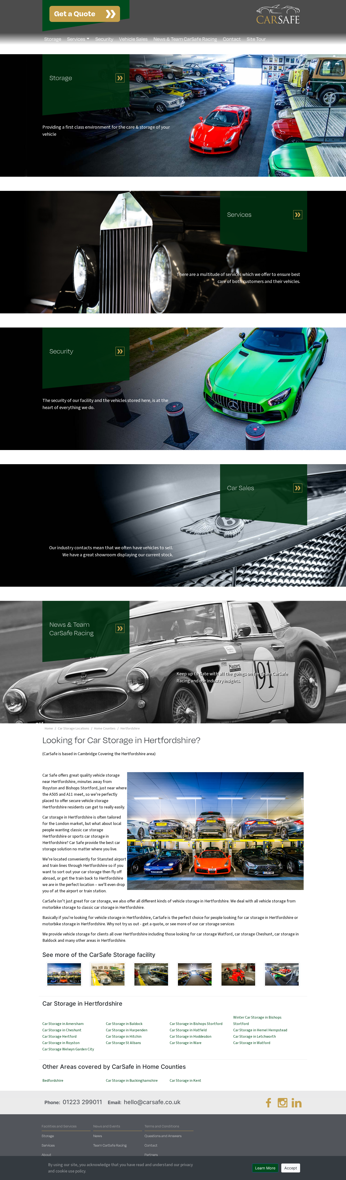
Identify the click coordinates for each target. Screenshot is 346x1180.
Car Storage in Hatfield (188, 1030)
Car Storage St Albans (123, 1042)
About (46, 1154)
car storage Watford (215, 934)
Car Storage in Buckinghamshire (132, 1080)
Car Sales (240, 487)
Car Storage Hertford (59, 1036)
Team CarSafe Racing (110, 1145)
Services (76, 38)
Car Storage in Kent (185, 1080)
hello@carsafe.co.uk (152, 1102)
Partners (151, 1154)
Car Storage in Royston (61, 1042)
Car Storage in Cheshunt (61, 1030)
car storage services (216, 924)
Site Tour (256, 38)
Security (104, 38)
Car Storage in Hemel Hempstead (260, 1030)
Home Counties (105, 728)
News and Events (106, 1126)
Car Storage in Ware (185, 1042)
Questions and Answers (163, 1135)
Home (49, 728)
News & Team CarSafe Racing (185, 38)
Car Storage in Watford (251, 1042)
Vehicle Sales (133, 38)
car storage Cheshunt (253, 934)
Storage (52, 38)
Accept (290, 1168)
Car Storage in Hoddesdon (190, 1036)
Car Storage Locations (73, 728)
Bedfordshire (52, 1080)
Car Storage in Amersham (63, 1023)
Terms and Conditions (162, 1126)
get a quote (152, 924)
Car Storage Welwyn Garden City (68, 1049)
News (97, 1135)
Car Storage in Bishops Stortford (196, 1023)
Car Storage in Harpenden (126, 1030)
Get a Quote (74, 13)
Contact (232, 38)
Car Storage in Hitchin (123, 1036)
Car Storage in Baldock (124, 1023)
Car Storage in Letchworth (254, 1036)
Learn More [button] (265, 1168)
